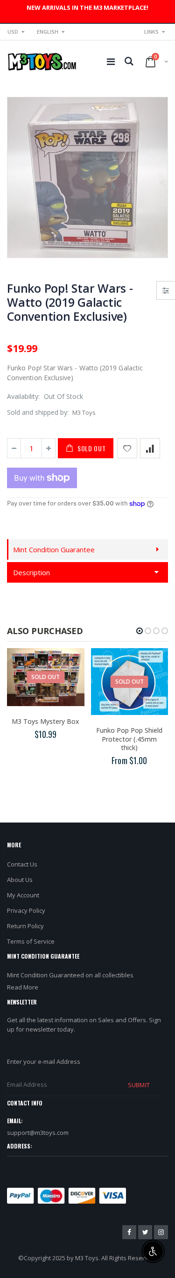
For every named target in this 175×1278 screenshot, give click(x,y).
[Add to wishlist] (127, 448)
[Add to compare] (150, 448)
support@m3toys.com (38, 1132)
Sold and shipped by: (38, 412)
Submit (138, 1085)
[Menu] (111, 61)
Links (151, 31)
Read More (22, 987)
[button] (139, 630)
